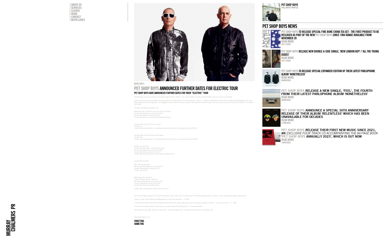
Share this (139, 224)
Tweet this (139, 221)
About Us (76, 5)
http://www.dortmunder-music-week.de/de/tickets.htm (157, 154)
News (74, 14)
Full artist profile (289, 7)
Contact (76, 17)
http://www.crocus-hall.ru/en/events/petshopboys (155, 117)
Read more (287, 41)
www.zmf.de (143, 170)
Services (76, 8)
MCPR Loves (78, 20)
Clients (75, 11)
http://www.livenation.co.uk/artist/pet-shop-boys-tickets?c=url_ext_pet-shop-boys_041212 (168, 128)
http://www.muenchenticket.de (149, 185)
